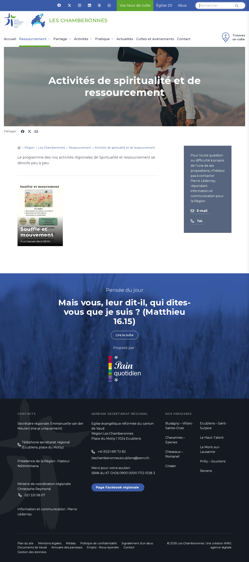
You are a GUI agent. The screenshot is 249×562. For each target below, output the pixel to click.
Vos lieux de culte (135, 5)
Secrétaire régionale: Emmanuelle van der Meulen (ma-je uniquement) (50, 426)
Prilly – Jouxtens (212, 461)
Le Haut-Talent (212, 437)
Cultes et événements (155, 39)
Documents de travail (32, 547)
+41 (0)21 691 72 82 (112, 451)
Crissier (170, 466)
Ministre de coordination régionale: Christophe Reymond (44, 486)
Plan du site (25, 543)
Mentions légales (49, 543)
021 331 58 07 (35, 495)
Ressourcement (32, 39)
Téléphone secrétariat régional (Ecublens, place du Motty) (46, 444)
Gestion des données (32, 552)
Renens (206, 471)
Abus (182, 5)
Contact (183, 39)
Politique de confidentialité (98, 543)
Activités (81, 39)
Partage (60, 39)
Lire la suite (124, 335)
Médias (71, 543)
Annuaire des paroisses (66, 547)
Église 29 (164, 5)
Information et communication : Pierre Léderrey (47, 511)
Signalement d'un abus (137, 543)
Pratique (102, 39)
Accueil (10, 39)
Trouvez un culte (238, 37)
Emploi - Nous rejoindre (103, 547)
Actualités (125, 39)
